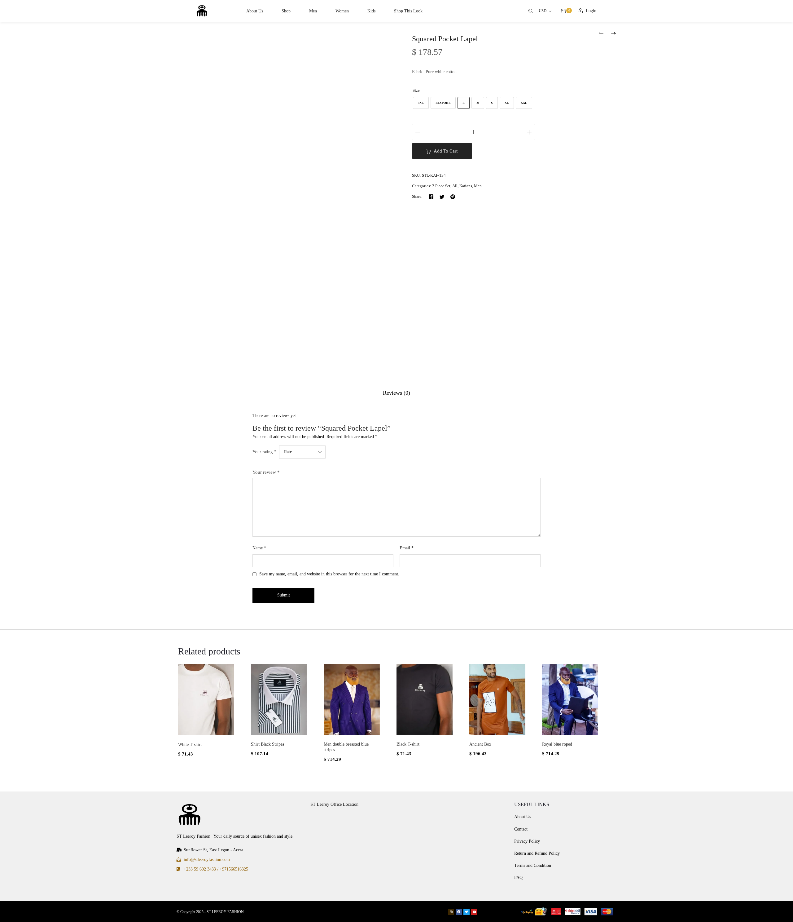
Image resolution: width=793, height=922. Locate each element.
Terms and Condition (532, 865)
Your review (266, 472)
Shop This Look (408, 11)
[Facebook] (431, 196)
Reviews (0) (396, 393)
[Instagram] (451, 912)
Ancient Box (480, 744)
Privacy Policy (527, 841)
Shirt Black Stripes (267, 744)
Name (259, 548)
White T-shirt (190, 744)
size (416, 90)
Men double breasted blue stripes (346, 747)
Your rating (264, 452)
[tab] (396, 393)
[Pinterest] (452, 196)
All (455, 186)
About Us (254, 11)
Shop (286, 11)
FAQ (518, 877)
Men (313, 11)
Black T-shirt (407, 744)
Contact (521, 829)
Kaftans (465, 186)
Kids (371, 11)
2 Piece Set (441, 186)
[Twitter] (442, 196)
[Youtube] (474, 912)
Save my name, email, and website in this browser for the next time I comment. (329, 574)
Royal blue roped (557, 744)
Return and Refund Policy (537, 853)
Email (407, 548)
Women (342, 11)
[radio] (420, 103)
